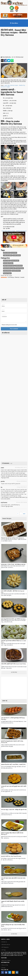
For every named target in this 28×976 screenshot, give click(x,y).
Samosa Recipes (7, 273)
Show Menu (15, 23)
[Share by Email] (2, 60)
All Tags (4, 950)
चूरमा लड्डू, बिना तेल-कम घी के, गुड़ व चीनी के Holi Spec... (14, 619)
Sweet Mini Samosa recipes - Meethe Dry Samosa (13, 231)
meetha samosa (16, 255)
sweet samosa (7, 252)
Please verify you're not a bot (9, 324)
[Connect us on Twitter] (9, 972)
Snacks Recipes (15, 260)
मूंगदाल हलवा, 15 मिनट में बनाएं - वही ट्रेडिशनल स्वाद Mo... (13, 564)
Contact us (4, 942)
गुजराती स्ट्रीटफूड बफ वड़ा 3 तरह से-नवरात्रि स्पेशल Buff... (13, 925)
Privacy (3, 967)
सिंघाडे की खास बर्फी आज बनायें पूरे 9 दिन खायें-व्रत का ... (13, 538)
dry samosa (14, 252)
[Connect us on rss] (13, 972)
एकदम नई (4, 701)
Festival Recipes (19, 268)
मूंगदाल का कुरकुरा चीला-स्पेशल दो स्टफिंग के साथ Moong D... (12, 833)
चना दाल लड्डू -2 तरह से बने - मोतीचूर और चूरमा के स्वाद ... (14, 810)
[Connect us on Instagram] (17, 972)
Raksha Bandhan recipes (9, 268)
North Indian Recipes (8, 263)
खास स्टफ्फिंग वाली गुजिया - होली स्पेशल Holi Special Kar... (12, 591)
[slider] (4, 277)
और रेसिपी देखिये (14, 672)
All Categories (5, 947)
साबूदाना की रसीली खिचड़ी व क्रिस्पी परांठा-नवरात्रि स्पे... (12, 902)
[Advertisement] (14, 43)
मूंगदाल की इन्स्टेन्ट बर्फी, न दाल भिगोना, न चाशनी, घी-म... (13, 764)
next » (24, 513)
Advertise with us (6, 944)
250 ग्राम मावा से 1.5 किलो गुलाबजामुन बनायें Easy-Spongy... (13, 718)
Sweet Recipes (7, 260)
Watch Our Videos (6, 960)
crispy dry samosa (8, 255)
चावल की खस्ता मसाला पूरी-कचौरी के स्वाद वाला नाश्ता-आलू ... (13, 878)
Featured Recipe (7, 270)
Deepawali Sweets (16, 270)
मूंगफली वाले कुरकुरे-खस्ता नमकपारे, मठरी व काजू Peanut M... (12, 741)
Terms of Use (5, 965)
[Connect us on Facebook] (2, 972)
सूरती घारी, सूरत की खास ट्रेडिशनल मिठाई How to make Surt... (13, 641)
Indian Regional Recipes (9, 265)
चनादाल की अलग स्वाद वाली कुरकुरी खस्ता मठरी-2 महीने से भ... (13, 787)
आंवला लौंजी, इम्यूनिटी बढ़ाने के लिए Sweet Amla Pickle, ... (13, 664)
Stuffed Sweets (19, 265)
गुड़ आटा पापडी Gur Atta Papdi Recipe (11, 856)
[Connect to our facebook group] (6, 972)
